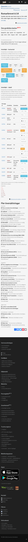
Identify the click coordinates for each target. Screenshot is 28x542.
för (11, 65)
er (15, 65)
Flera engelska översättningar (10, 264)
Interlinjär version (6, 408)
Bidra (4, 501)
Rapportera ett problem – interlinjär (18, 199)
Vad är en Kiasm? (6, 366)
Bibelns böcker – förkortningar (9, 378)
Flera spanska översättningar (10, 308)
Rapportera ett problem (22, 23)
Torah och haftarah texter (8, 462)
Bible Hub (5, 299)
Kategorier (4, 416)
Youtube (5, 513)
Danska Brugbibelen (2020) (9, 257)
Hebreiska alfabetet (7, 419)
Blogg (4, 353)
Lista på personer (6, 396)
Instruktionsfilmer (6, 354)
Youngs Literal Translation (9, 295)
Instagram (4, 509)
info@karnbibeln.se (7, 498)
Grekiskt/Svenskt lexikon (8, 410)
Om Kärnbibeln (5, 345)
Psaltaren (4, 446)
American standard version (9, 283)
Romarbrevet (5, 442)
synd (4, 65)
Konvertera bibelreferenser (9, 374)
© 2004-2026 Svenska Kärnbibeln (9, 537)
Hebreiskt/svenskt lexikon (8, 414)
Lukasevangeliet (6, 438)
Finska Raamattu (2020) (8, 255)
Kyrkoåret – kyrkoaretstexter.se (10, 460)
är (24, 70)
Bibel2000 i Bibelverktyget (9, 226)
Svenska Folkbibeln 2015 (9, 215)
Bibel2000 (5, 222)
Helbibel (4, 429)
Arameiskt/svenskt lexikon (8, 412)
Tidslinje (4, 398)
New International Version (9, 275)
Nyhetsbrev (5, 515)
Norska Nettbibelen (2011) (9, 251)
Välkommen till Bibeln (7, 361)
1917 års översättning (8, 240)
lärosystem (10, 75)
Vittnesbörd (5, 347)
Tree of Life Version (7, 288)
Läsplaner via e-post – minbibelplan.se (11, 458)
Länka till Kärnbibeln (7, 381)
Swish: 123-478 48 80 (7, 526)
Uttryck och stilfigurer (7, 364)
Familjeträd (4, 400)
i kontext (6, 6)
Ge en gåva (4, 523)
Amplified (5, 272)
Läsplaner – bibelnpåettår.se (9, 456)
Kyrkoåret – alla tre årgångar (9, 448)
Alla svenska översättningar (8, 362)
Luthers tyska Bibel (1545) (9, 306)
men (17, 75)
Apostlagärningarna (6, 444)
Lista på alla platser (6, 388)
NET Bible (5, 290)
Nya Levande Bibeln (7, 218)
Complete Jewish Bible (8, 279)
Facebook (5, 511)
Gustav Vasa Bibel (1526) (9, 244)
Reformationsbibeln (7, 231)
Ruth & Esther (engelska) (8, 436)
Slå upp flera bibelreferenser (9, 376)
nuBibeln (4, 211)
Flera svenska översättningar (10, 208)
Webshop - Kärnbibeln (9, 528)
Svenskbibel (5, 229)
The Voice (5, 293)
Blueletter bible (6, 314)
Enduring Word (6, 325)
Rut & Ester (5, 434)
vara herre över (6, 70)
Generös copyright (6, 349)
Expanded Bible (6, 268)
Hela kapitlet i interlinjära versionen (11, 8)
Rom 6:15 (23, 10)
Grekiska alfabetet (6, 420)
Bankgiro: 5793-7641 (7, 525)
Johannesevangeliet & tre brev (9, 440)
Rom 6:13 (17, 10)
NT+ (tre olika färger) (7, 432)
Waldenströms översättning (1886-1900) (13, 235)
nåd (4, 80)
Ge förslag (4, 500)
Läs (9, 2)
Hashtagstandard (6, 379)
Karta (3, 386)
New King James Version (8, 284)
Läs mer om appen (6, 483)
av (3, 75)
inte (21, 65)
